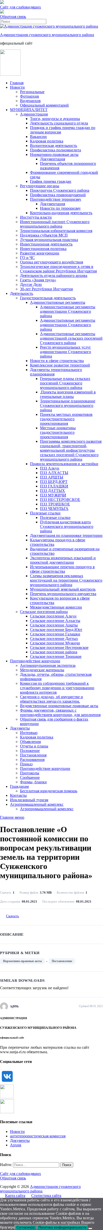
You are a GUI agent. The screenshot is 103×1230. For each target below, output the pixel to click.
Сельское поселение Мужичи (55, 643)
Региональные (32, 92)
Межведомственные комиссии (56, 607)
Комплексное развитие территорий (60, 365)
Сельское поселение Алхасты (55, 620)
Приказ (26, 764)
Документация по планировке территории (66, 535)
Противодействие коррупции (35, 661)
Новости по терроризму (60, 208)
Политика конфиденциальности (62, 1227)
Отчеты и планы (34, 746)
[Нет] (90, 1228)
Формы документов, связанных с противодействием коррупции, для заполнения (60, 712)
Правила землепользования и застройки (64, 464)
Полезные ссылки (45, 513)
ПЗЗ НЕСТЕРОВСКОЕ (60, 499)
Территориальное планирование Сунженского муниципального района (67, 405)
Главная (17, 83)
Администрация (34, 114)
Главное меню (12, 817)
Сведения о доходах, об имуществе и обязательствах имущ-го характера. (51, 699)
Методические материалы (42, 670)
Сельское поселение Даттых (54, 638)
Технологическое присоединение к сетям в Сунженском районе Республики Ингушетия (58, 268)
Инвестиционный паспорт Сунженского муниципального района (55, 224)
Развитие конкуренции (39, 253)
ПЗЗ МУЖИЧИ (53, 495)
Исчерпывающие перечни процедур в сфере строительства (62, 569)
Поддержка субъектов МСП (44, 235)
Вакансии (38, 136)
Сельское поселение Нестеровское (59, 647)
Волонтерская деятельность (53, 145)
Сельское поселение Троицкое (56, 656)
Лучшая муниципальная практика (49, 240)
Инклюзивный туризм (29, 800)
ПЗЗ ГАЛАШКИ (54, 486)
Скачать (12, 916)
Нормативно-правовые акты (54, 154)
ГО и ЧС (27, 257)
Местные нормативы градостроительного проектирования (58, 432)
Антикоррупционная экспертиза (48, 665)
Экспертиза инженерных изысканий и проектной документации (63, 560)
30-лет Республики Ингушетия (46, 289)
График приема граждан (50, 181)
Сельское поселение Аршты (54, 625)
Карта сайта (15, 1195)
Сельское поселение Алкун (53, 616)
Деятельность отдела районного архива (53, 275)
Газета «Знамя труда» (38, 280)
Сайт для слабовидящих (20, 1173)
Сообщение (30, 777)
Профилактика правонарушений (58, 195)
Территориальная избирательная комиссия (56, 231)
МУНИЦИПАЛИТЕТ (29, 110)
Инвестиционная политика (43, 248)
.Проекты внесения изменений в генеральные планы (68, 394)
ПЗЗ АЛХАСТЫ (54, 473)
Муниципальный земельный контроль (63, 589)
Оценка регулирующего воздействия (51, 262)
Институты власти (36, 217)
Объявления (30, 741)
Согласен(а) (25, 1227)
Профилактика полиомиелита (55, 150)
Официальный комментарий (44, 105)
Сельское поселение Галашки (55, 634)
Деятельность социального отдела (59, 123)
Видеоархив (30, 101)
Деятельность (21, 293)
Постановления (33, 755)
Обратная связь (13, 16)
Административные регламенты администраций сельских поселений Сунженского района (71, 338)
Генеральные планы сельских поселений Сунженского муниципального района (65, 383)
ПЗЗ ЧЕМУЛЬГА (54, 508)
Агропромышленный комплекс (37, 804)
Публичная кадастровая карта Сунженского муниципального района (66, 526)
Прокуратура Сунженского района (59, 190)
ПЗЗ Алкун (49, 468)
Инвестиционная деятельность (46, 244)
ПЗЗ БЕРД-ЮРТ (54, 482)
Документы (20, 728)
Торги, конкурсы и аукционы (55, 119)
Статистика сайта (46, 1195)
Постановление (62, 961)
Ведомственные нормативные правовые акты (59, 706)
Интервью (29, 733)
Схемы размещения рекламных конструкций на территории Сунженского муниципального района (66, 580)
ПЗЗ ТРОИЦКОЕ (55, 504)
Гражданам (19, 786)
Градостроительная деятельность (48, 298)
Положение (30, 750)
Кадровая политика (46, 141)
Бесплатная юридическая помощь (48, 791)
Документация (52, 159)
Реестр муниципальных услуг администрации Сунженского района (65, 351)
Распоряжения (32, 759)
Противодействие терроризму (55, 199)
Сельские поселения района (44, 612)
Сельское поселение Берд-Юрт (56, 629)
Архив (15, 1145)
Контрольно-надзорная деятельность (61, 213)
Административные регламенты (57, 302)
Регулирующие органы (39, 186)
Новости (17, 87)
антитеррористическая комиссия (38, 1136)
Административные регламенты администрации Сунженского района (67, 311)
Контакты (18, 795)
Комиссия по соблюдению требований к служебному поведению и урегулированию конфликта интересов (57, 687)
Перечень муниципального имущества (63, 594)
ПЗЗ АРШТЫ (51, 477)
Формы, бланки (33, 782)
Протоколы (29, 773)
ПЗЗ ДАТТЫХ (52, 491)
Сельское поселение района (53, 652)
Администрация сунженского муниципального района (47, 35)
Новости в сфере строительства (57, 361)
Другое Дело (31, 284)
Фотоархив (29, 96)
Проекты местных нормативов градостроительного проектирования (66, 419)
